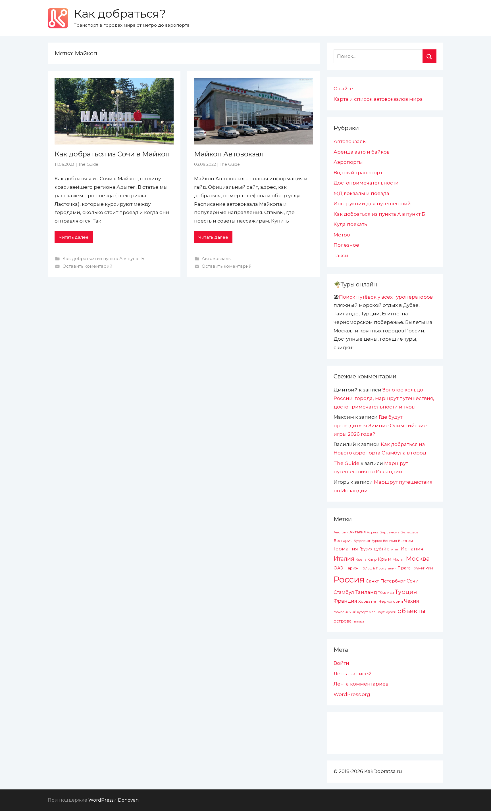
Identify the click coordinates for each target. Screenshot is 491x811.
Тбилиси (386, 592)
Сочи (413, 581)
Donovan (128, 800)
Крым (385, 559)
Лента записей (353, 673)
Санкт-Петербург (385, 581)
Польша (367, 568)
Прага (404, 568)
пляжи (358, 621)
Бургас (376, 541)
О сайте (343, 88)
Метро (342, 235)
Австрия (341, 532)
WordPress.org (352, 694)
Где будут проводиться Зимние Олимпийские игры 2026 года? (380, 425)
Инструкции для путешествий (372, 203)
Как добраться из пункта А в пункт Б (103, 258)
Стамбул (344, 592)
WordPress (100, 800)
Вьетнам (405, 541)
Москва (418, 558)
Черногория (390, 601)
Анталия (357, 532)
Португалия (386, 568)
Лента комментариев (361, 684)
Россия (349, 579)
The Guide (88, 164)
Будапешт (362, 541)
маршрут (376, 612)
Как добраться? (120, 13)
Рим (429, 568)
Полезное (346, 245)
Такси (341, 255)
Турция (406, 591)
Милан (399, 559)
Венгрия (390, 541)
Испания (412, 549)
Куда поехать (350, 224)
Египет (393, 549)
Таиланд (366, 592)
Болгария (343, 540)
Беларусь (409, 532)
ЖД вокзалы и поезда (361, 193)
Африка (372, 532)
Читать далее (74, 237)
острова (342, 621)
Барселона (390, 532)
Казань (360, 559)
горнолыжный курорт (351, 612)
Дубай (380, 549)
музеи (391, 612)
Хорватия (367, 601)
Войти (341, 663)
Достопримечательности (366, 183)
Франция (345, 601)
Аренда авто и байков (362, 152)
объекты (411, 611)
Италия (344, 558)
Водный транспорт (358, 172)
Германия (346, 549)
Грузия (366, 549)
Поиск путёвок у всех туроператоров (386, 297)
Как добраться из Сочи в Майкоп (112, 154)
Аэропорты (348, 162)
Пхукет (418, 568)
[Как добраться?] (58, 18)
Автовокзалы (217, 258)
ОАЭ (338, 568)
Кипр (372, 559)
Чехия (411, 601)
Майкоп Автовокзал (229, 154)
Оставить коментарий (87, 266)
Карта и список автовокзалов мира (378, 99)
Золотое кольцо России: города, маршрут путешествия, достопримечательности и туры (384, 398)
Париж (351, 568)
